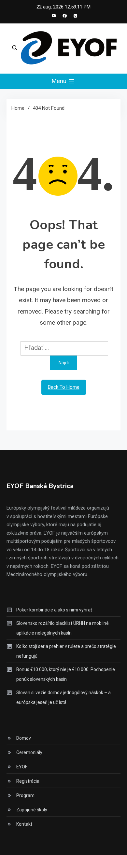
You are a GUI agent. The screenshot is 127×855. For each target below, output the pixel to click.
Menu (60, 80)
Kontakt (24, 824)
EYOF (21, 766)
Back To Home (63, 387)
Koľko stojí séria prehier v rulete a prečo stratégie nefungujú (66, 651)
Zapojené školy (31, 809)
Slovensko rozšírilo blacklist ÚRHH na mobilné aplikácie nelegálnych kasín (62, 628)
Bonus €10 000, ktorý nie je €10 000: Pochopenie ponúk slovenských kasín (65, 674)
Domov (23, 738)
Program (25, 795)
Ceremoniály (29, 752)
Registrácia (27, 781)
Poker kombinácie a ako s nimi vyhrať (54, 609)
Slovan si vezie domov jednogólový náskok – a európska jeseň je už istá (63, 697)
